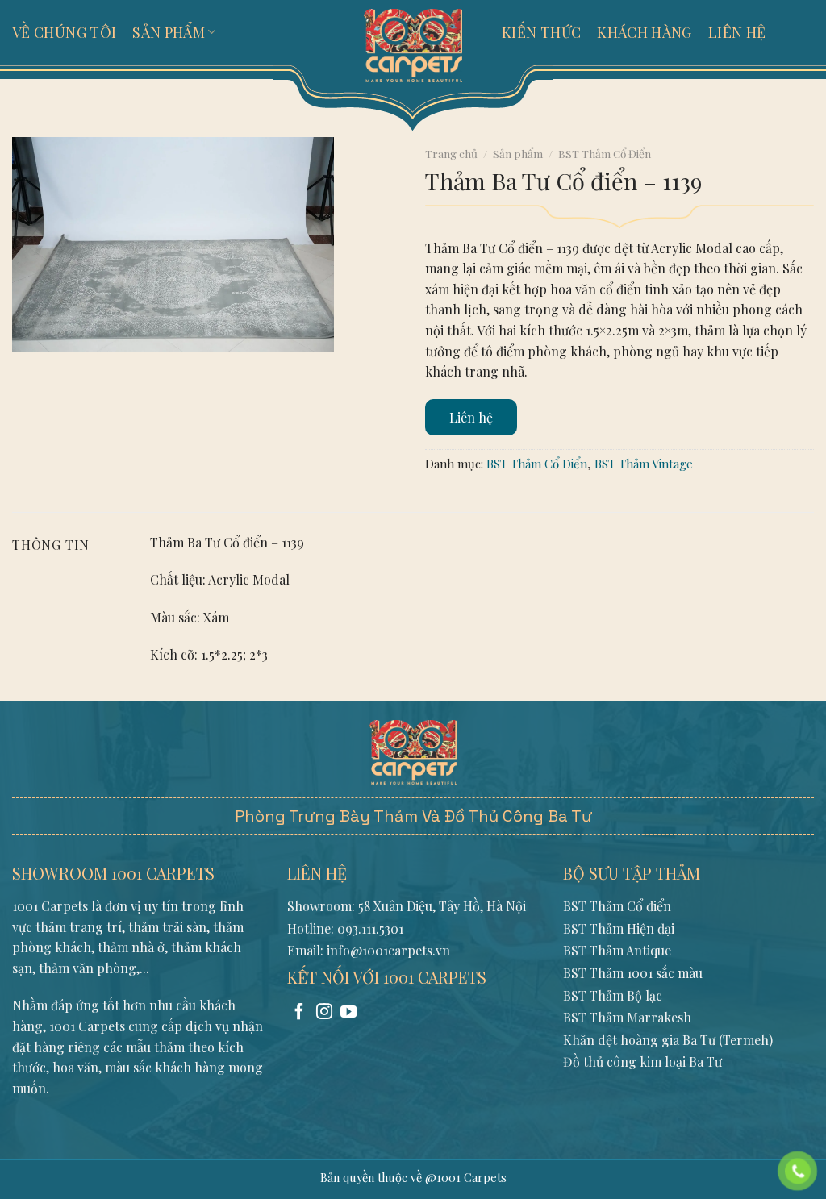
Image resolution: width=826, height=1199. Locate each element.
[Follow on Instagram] (324, 1013)
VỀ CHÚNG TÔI (64, 32)
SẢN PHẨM (168, 32)
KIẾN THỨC (541, 32)
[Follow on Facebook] (299, 1013)
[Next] (72, 367)
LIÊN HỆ (737, 32)
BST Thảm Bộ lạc (612, 995)
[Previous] (28, 367)
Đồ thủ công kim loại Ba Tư (642, 1061)
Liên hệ (471, 417)
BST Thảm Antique (617, 950)
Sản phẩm (518, 153)
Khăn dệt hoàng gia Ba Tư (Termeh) (668, 1039)
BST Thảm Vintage (643, 464)
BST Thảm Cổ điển (617, 905)
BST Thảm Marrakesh (627, 1017)
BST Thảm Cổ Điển (604, 153)
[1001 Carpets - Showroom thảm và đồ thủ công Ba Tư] (413, 44)
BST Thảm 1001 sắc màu (633, 972)
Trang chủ (451, 153)
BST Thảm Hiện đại (618, 928)
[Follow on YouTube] (348, 1013)
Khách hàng (644, 32)
